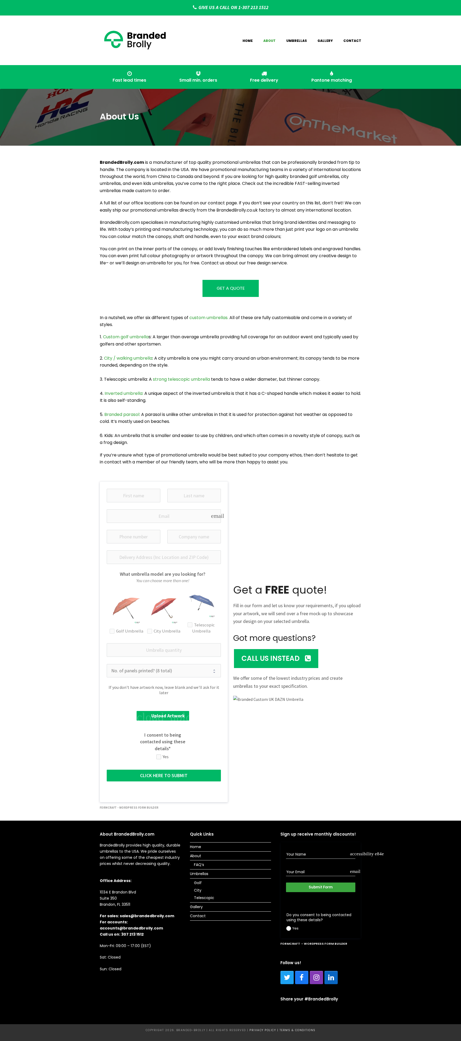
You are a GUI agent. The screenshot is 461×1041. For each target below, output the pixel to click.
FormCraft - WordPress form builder (129, 807)
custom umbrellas (208, 318)
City (197, 890)
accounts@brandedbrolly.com (131, 928)
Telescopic (204, 897)
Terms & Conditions (298, 1030)
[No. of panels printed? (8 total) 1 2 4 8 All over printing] (164, 671)
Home (195, 846)
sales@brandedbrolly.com (147, 916)
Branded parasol (121, 414)
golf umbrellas (324, 176)
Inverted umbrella (123, 393)
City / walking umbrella (128, 358)
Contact (198, 916)
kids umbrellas (158, 183)
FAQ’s (199, 864)
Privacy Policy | (264, 1030)
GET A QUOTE (231, 288)
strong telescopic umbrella (181, 379)
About (195, 856)
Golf (198, 882)
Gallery (196, 906)
